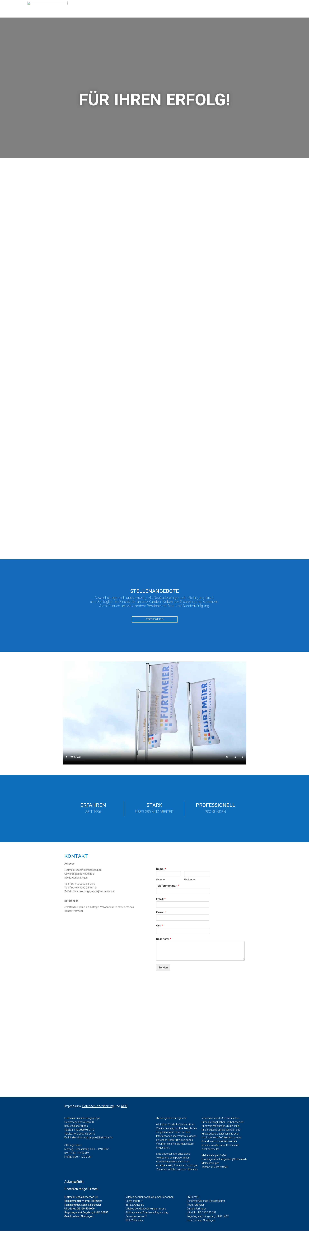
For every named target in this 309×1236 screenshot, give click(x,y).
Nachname (189, 879)
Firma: (161, 912)
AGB (124, 1106)
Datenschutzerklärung (98, 1106)
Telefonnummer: (167, 885)
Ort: (159, 925)
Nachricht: (163, 938)
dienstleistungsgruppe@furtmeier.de (93, 891)
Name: (161, 868)
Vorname (160, 879)
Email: (161, 899)
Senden (163, 967)
